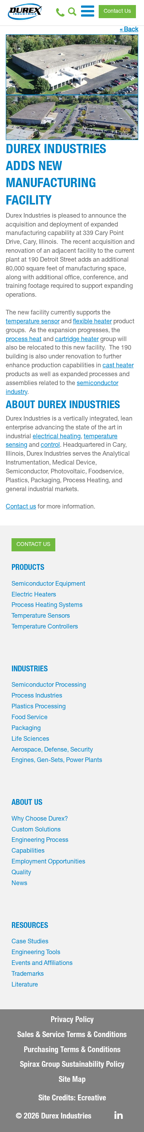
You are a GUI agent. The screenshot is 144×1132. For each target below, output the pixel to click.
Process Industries (37, 696)
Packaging (26, 729)
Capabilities (28, 851)
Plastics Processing (39, 707)
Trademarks (28, 974)
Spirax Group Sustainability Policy (72, 1065)
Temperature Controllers (45, 627)
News (19, 884)
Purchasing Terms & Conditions (72, 1050)
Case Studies (30, 942)
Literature (25, 985)
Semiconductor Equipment (48, 584)
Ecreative (92, 1099)
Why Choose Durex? (40, 819)
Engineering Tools (36, 953)
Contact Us (117, 11)
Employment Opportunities (48, 862)
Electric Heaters (34, 595)
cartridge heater (77, 340)
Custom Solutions (36, 830)
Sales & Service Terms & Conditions (72, 1035)
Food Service (30, 718)
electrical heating (57, 437)
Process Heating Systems (47, 606)
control (50, 446)
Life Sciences (30, 740)
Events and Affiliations (42, 964)
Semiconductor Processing (49, 686)
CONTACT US (33, 544)
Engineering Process (40, 841)
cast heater (118, 366)
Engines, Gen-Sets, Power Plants (57, 761)
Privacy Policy (72, 1020)
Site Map (72, 1080)
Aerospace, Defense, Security (52, 750)
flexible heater (92, 322)
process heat (23, 340)
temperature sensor (33, 322)
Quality (21, 873)
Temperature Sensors (41, 616)
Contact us (21, 507)
